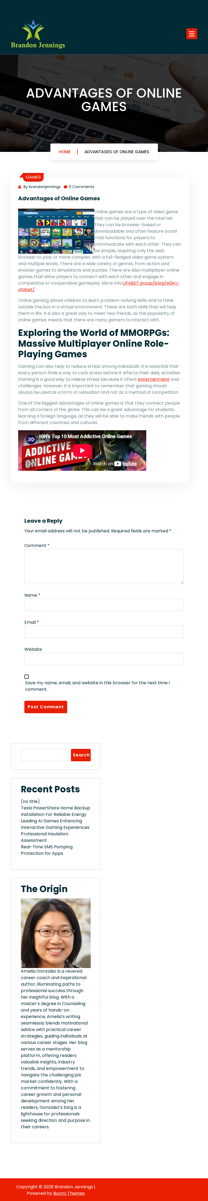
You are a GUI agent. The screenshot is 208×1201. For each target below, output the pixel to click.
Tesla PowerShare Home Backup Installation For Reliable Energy (55, 811)
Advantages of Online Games (116, 152)
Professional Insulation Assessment (44, 837)
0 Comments (81, 186)
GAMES (33, 177)
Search (81, 755)
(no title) (30, 801)
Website (33, 649)
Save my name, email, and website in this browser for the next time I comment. (97, 686)
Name (32, 595)
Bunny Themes (69, 1193)
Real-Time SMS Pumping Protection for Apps (47, 850)
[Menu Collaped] (191, 33)
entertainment (154, 379)
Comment (37, 545)
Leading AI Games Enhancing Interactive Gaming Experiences (55, 824)
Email (31, 622)
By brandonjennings (41, 186)
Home (65, 152)
